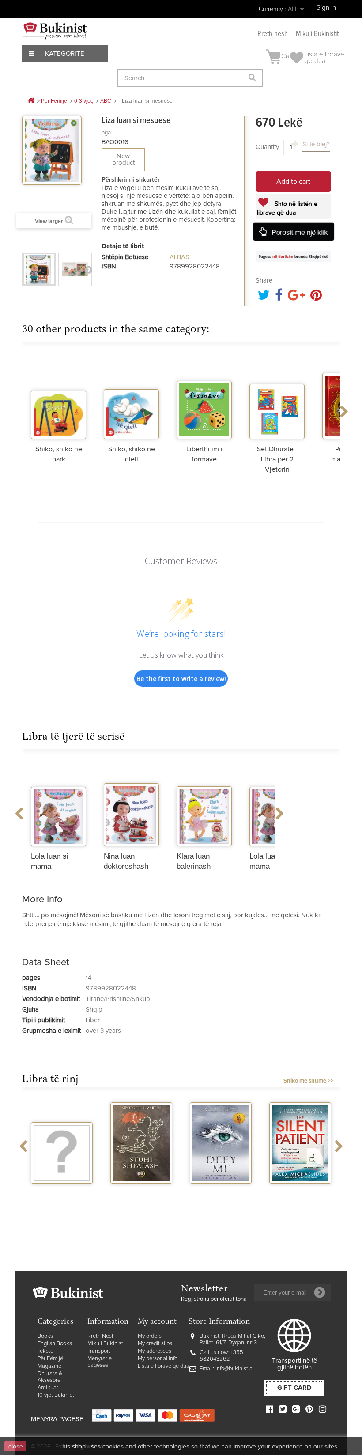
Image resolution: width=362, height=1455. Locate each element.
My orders (150, 1336)
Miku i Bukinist (105, 1344)
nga (106, 132)
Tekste (45, 1351)
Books (45, 1336)
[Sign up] (319, 1292)
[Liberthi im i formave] (204, 397)
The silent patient (300, 1191)
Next (88, 269)
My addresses (154, 1351)
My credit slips (155, 1344)
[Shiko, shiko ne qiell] (131, 397)
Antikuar (48, 1388)
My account (157, 1322)
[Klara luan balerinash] (204, 804)
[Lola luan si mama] (58, 804)
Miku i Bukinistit (317, 34)
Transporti (99, 1351)
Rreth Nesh (101, 1336)
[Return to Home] (31, 101)
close (15, 1446)
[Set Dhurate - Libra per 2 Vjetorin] (277, 397)
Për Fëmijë (50, 1359)
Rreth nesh (272, 34)
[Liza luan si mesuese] (39, 269)
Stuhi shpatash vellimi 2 (141, 1195)
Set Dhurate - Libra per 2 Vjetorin (277, 459)
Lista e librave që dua (163, 1366)
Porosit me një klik (300, 232)
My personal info (157, 1359)
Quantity (267, 147)
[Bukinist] (55, 31)
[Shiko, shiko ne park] (58, 397)
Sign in (326, 7)
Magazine (49, 1366)
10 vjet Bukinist (56, 1395)
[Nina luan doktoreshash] (131, 804)
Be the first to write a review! (181, 678)
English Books (55, 1344)
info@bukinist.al (234, 1369)
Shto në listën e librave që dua (287, 208)
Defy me (221, 1191)
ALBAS (179, 257)
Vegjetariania (62, 1191)
